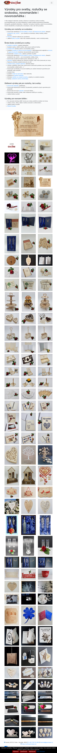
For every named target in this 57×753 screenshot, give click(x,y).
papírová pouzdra (13, 52)
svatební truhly (17, 53)
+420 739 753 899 (34, 742)
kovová (50, 50)
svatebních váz (11, 33)
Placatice (9, 36)
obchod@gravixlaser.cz (47, 742)
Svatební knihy (11, 63)
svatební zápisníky (20, 63)
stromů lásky (24, 78)
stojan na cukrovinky (17, 73)
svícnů (17, 33)
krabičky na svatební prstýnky (20, 77)
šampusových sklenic (39, 31)
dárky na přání (16, 38)
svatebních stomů (16, 78)
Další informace (41, 751)
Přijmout (15, 751)
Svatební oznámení (12, 45)
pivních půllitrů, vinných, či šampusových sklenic (32, 55)
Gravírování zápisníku (13, 85)
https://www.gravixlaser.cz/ (29, 744)
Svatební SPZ (10, 48)
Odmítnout (23, 751)
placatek (21, 90)
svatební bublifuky (18, 75)
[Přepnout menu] (52, 2)
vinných (30, 31)
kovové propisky (26, 50)
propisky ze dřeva (17, 50)
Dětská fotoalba (11, 106)
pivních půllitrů (24, 31)
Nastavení (32, 751)
